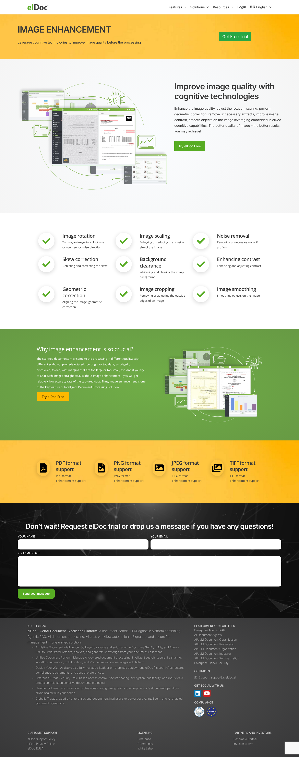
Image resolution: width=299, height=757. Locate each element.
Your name (26, 536)
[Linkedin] (197, 693)
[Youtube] (207, 693)
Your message (29, 553)
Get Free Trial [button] (235, 36)
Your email (159, 536)
